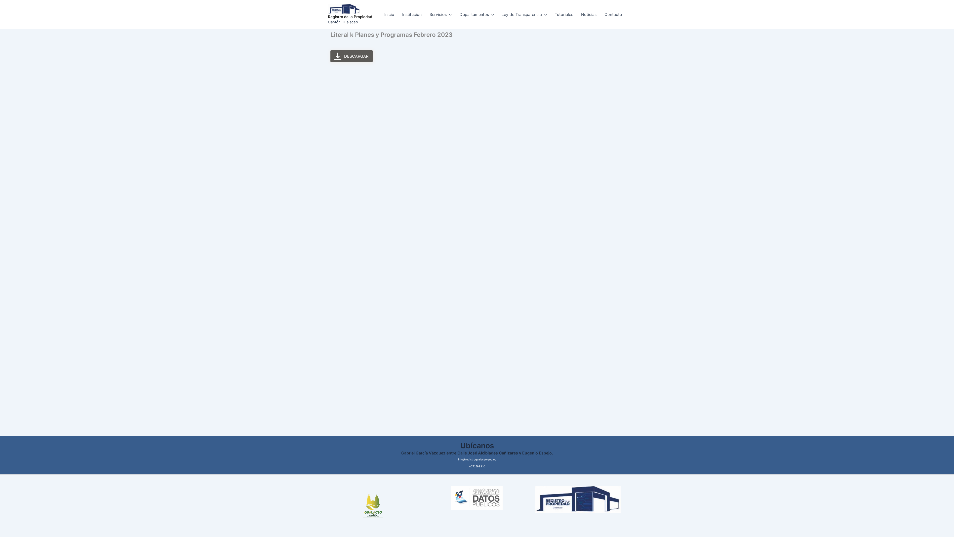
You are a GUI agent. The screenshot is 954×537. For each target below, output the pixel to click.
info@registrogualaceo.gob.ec (477, 459)
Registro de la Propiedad (350, 16)
